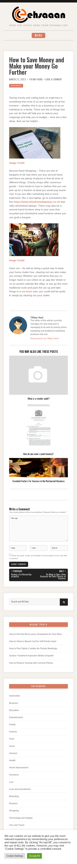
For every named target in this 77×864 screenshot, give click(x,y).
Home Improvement (18, 767)
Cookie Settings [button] (15, 856)
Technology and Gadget (20, 818)
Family (12, 724)
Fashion (13, 731)
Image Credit (17, 163)
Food (11, 739)
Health (12, 760)
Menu (38, 35)
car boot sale (30, 291)
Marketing (14, 796)
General (13, 753)
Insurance (14, 774)
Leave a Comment (53, 79)
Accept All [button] (34, 856)
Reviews (13, 803)
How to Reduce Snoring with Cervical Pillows (31, 663)
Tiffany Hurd (36, 79)
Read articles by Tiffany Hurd (44, 338)
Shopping (14, 810)
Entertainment (16, 717)
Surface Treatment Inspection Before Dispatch (31, 655)
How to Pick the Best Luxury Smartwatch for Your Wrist (35, 634)
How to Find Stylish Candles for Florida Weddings (33, 648)
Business (16, 86)
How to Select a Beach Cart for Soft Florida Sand (32, 641)
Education (14, 710)
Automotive (14, 696)
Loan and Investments (20, 789)
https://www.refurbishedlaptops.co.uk (37, 202)
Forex (12, 746)
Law (11, 782)
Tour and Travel (16, 825)
